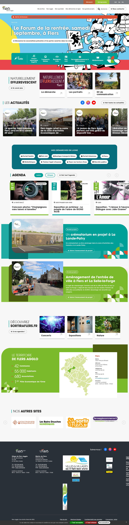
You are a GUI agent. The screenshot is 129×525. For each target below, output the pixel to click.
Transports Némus (45, 60)
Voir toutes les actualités (114, 103)
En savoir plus (18, 88)
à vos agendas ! (19, 331)
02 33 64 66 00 (19, 464)
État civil (66, 60)
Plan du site (63, 519)
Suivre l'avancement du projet (81, 250)
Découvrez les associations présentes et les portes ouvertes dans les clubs (43, 41)
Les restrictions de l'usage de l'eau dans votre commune (47, 17)
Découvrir (89, 2)
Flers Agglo (49, 9)
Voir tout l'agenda (68, 175)
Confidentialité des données (93, 519)
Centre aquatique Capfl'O (34, 60)
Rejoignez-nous (57, 60)
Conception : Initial (111, 519)
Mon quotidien (59, 9)
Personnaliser (104, 522)
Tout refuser (91, 522)
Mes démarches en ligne (73, 9)
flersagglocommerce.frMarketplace (80, 60)
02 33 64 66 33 (19, 466)
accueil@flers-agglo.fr (102, 378)
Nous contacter (118, 9)
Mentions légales (76, 519)
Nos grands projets (88, 9)
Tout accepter (77, 522)
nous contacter (20, 467)
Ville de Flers (41, 9)
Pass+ (109, 60)
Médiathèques (97, 60)
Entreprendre (102, 2)
